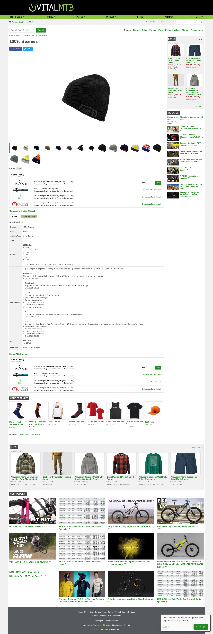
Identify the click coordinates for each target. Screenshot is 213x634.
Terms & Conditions (86, 612)
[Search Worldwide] (20, 190)
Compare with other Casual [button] (22, 211)
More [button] (198, 17)
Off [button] (128, 625)
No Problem (200, 627)
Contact (95, 616)
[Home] (51, 7)
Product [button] (110, 17)
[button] (15, 49)
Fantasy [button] (50, 17)
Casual (25, 36)
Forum (140, 17)
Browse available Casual (151, 190)
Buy (158, 183)
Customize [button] (167, 627)
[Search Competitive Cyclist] (20, 204)
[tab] (14, 216)
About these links (16, 177)
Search (41, 30)
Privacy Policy (100, 612)
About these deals (173, 43)
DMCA (110, 612)
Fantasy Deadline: (22, 22)
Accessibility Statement (92, 625)
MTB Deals (169, 17)
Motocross (117, 616)
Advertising (131, 612)
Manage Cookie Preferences (106, 621)
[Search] (201, 22)
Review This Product (18, 354)
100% (33, 36)
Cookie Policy (119, 612)
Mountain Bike (105, 616)
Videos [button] (79, 17)
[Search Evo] (20, 197)
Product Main (14, 36)
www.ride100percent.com (33, 347)
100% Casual (42, 36)
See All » (199, 107)
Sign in (170, 22)
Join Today (161, 22)
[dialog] (186, 623)
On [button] (125, 625)
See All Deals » (197, 447)
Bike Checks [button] (16, 17)
